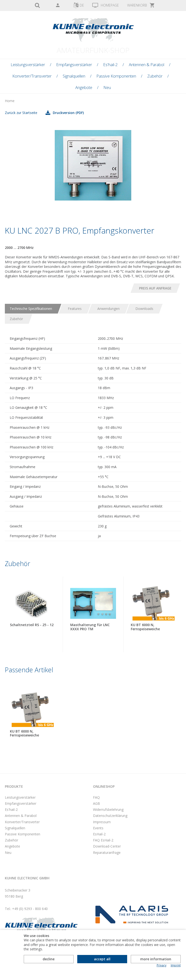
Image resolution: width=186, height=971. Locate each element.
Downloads (144, 308)
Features (75, 308)
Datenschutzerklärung (110, 815)
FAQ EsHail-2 (103, 840)
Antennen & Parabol (146, 64)
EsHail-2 (99, 834)
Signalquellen (74, 76)
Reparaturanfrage (107, 852)
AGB (96, 803)
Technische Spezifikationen (31, 308)
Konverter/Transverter (32, 76)
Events (98, 828)
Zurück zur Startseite (21, 112)
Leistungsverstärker (28, 64)
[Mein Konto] (58, 5)
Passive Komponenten (116, 76)
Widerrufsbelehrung (108, 809)
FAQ (96, 797)
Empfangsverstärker (74, 64)
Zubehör (155, 76)
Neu (107, 87)
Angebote (83, 87)
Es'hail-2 (110, 64)
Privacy (161, 965)
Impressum (102, 822)
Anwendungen (108, 308)
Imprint (176, 965)
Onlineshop (104, 786)
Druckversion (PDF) (68, 112)
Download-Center (107, 846)
